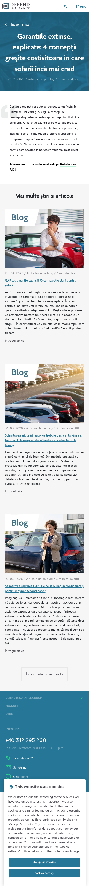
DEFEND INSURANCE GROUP (24, 698)
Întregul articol (15, 340)
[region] (45, 832)
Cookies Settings (44, 873)
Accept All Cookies (44, 862)
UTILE (9, 714)
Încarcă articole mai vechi (44, 674)
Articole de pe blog (41, 79)
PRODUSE (12, 706)
